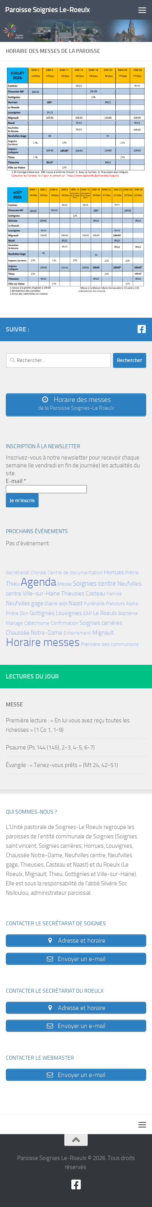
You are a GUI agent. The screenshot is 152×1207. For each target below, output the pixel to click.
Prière (12, 613)
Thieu (12, 583)
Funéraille (94, 603)
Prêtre (132, 572)
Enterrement (77, 633)
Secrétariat (17, 572)
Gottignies (42, 613)
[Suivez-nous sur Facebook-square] (141, 329)
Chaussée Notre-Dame (34, 632)
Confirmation (64, 623)
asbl (63, 603)
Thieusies (73, 593)
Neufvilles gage (24, 603)
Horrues (114, 572)
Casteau (95, 593)
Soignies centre (94, 583)
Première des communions (110, 644)
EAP (87, 613)
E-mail (16, 481)
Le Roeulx (105, 613)
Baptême (128, 613)
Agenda (38, 582)
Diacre (51, 603)
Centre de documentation (75, 572)
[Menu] (142, 10)
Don (24, 613)
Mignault (103, 632)
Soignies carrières (101, 622)
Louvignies (69, 613)
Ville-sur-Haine (41, 593)
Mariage (14, 623)
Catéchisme (36, 623)
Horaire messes (43, 642)
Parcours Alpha (122, 603)
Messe (64, 584)
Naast (76, 603)
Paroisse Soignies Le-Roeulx (47, 9)
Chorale (38, 572)
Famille (114, 594)
